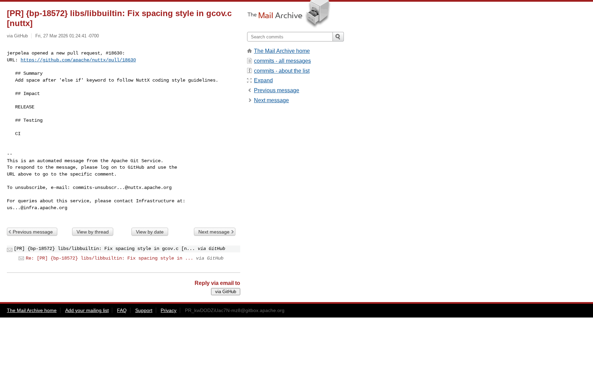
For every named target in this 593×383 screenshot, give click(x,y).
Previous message (33, 232)
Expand (263, 80)
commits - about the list (282, 71)
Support (143, 310)
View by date (150, 232)
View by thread (93, 232)
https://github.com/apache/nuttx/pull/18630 (78, 60)
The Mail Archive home (282, 51)
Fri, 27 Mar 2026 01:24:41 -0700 (67, 35)
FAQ (122, 310)
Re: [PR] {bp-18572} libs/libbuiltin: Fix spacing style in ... (109, 258)
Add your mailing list (87, 310)
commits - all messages (282, 61)
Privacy (168, 310)
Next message (214, 232)
